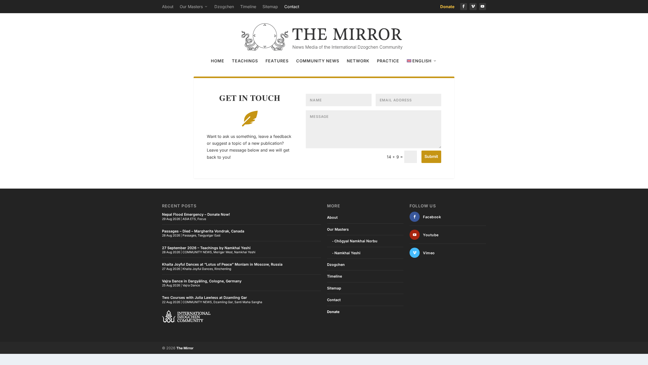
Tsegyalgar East (209, 235)
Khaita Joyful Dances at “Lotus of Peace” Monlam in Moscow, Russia (222, 264)
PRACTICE (388, 61)
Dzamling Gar (223, 302)
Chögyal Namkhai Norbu (355, 241)
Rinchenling (222, 269)
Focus (201, 219)
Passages (189, 235)
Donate (447, 6)
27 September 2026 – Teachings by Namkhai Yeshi (206, 248)
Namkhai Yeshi (244, 252)
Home (217, 61)
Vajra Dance (191, 285)
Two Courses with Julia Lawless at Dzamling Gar (204, 297)
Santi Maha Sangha (248, 302)
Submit (431, 156)
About (167, 6)
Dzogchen (224, 6)
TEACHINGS (245, 61)
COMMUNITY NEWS (317, 61)
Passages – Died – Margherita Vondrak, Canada (203, 231)
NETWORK (358, 61)
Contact (291, 6)
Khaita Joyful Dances (198, 269)
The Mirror (184, 348)
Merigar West (223, 252)
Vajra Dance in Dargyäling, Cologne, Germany (201, 281)
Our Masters (191, 6)
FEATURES (277, 61)
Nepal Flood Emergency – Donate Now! (196, 214)
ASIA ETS (189, 219)
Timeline (248, 6)
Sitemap (270, 6)
